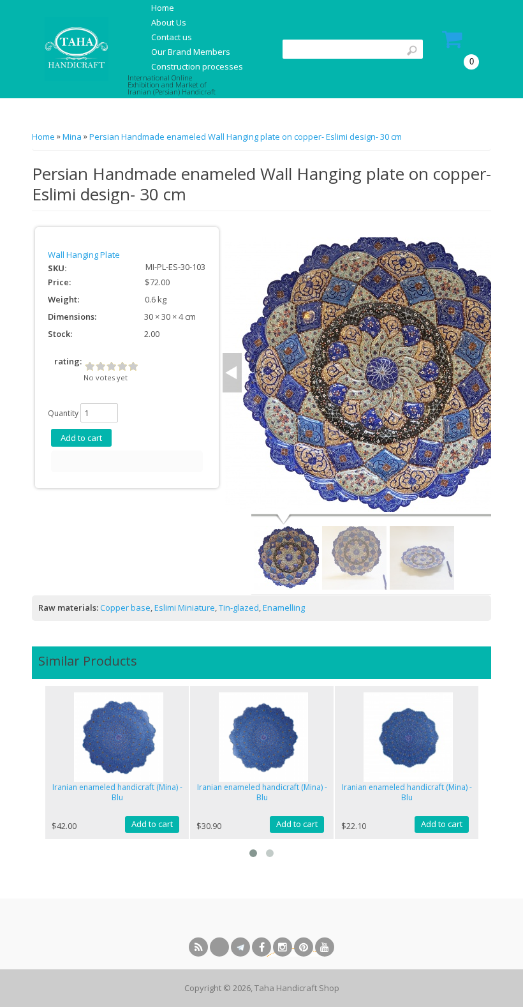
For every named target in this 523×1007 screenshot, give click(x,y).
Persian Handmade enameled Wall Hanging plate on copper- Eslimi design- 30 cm (245, 136)
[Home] (74, 48)
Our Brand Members (190, 51)
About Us (168, 22)
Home (162, 7)
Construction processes (197, 66)
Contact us (171, 37)
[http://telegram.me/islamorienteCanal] (240, 947)
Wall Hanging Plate (84, 254)
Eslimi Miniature (184, 607)
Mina (72, 136)
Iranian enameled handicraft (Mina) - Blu (117, 792)
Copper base (125, 607)
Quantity (63, 413)
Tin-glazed (239, 607)
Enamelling (284, 607)
